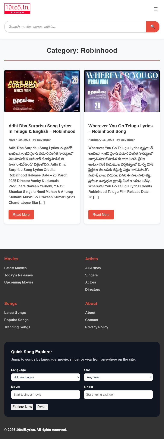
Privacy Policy (96, 327)
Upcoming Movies (19, 282)
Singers (91, 275)
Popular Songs (16, 320)
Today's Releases (18, 275)
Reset (41, 407)
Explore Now (22, 407)
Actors (90, 282)
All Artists (93, 268)
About (90, 312)
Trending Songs (17, 327)
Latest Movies (15, 268)
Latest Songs (15, 312)
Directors (92, 289)
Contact (91, 320)
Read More (21, 214)
